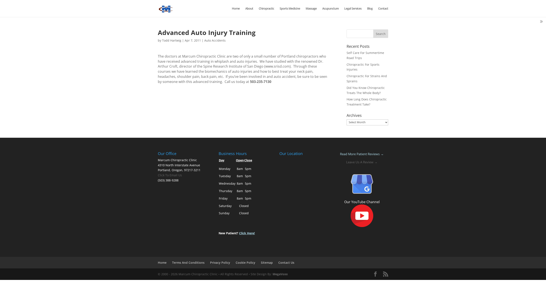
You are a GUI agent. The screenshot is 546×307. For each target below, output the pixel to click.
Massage (311, 8)
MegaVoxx (280, 274)
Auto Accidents (215, 40)
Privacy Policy (220, 263)
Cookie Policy (245, 263)
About (249, 8)
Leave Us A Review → (362, 162)
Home (236, 8)
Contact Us (286, 263)
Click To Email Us (170, 175)
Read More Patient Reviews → (362, 154)
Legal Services (353, 8)
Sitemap (267, 263)
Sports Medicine (290, 8)
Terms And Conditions (188, 263)
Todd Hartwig (171, 40)
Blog (370, 8)
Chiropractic (266, 8)
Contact (383, 8)
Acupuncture (330, 8)
